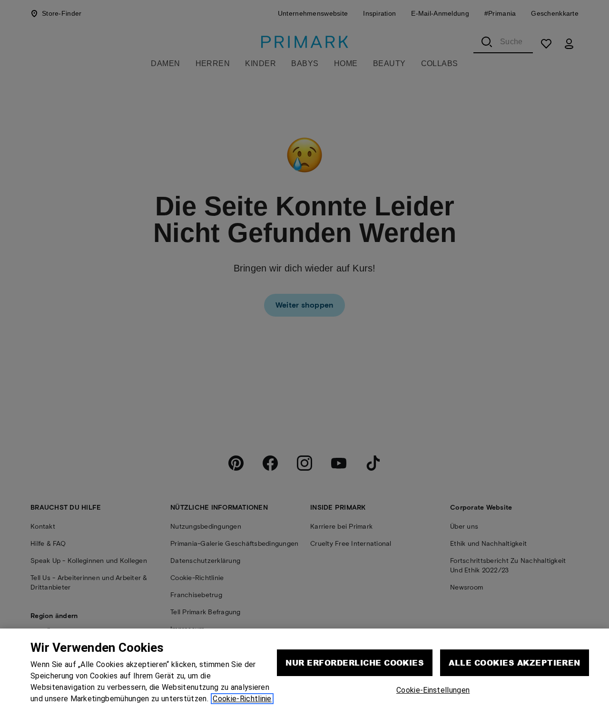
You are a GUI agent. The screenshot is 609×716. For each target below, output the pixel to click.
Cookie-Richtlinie (242, 698)
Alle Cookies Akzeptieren (514, 662)
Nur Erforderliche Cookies (354, 662)
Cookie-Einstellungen (433, 690)
